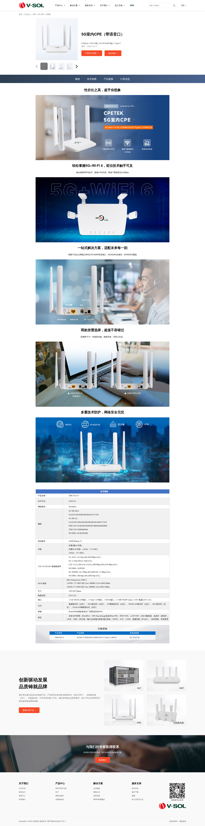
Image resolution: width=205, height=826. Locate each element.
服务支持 (89, 5)
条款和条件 (173, 821)
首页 (20, 14)
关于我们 (103, 5)
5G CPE (41, 14)
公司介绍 (22, 788)
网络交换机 (59, 795)
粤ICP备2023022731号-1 (56, 821)
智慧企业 (96, 792)
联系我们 (102, 760)
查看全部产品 (28, 710)
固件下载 (135, 792)
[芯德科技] (31, 5)
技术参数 (92, 79)
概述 (77, 79)
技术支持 (135, 788)
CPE (34, 14)
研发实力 (22, 792)
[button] (77, 66)
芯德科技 (36, 821)
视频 (133, 795)
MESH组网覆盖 (99, 799)
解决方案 (74, 5)
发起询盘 (112, 53)
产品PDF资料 (91, 53)
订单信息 (125, 79)
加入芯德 (118, 5)
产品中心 (59, 5)
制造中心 (22, 795)
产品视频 (108, 79)
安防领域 (96, 795)
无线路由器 (59, 799)
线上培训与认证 (137, 799)
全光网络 (96, 788)
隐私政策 (182, 821)
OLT (57, 792)
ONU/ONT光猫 (60, 788)
